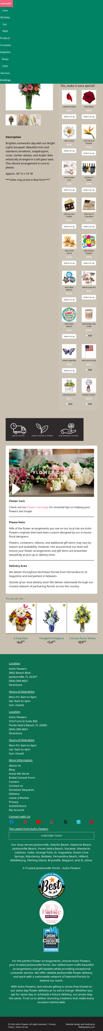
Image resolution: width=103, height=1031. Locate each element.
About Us (15, 765)
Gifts (5, 66)
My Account (16, 810)
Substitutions (17, 806)
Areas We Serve (19, 773)
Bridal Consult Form (22, 777)
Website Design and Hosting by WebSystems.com (80, 1025)
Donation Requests (21, 790)
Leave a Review (19, 798)
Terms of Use (22, 1027)
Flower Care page (38, 507)
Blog (12, 769)
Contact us (16, 786)
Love (5, 10)
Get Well (5, 28)
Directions (15, 685)
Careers (14, 782)
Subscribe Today (51, 835)
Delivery (14, 794)
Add (89, 335)
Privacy (13, 802)
